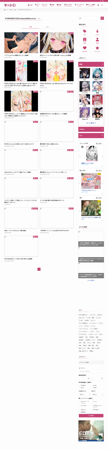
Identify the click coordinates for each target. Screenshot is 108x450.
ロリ (96, 334)
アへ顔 (80, 320)
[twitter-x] (101, 1)
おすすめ (99, 315)
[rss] (103, 1)
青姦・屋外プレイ (83, 351)
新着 (94, 342)
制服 (97, 337)
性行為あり (96, 409)
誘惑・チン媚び (95, 348)
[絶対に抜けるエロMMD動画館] (10, 5)
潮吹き (84, 345)
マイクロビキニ (83, 334)
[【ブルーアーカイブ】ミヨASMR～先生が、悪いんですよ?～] (91, 208)
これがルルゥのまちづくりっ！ (89, 190)
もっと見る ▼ (91, 123)
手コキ (89, 342)
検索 (92, 415)
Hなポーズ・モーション (85, 402)
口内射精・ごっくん (90, 340)
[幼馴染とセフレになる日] (91, 154)
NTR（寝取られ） (83, 315)
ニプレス (100, 323)
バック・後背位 (93, 328)
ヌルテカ (86, 326)
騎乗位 (91, 351)
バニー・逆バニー (83, 331)
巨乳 (80, 342)
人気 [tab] (47, 26)
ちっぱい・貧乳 (90, 317)
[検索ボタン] (102, 5)
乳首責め (92, 337)
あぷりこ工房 (84, 192)
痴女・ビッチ (82, 348)
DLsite (99, 143)
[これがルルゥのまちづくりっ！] (91, 181)
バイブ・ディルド (83, 328)
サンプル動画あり (83, 323)
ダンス (95, 401)
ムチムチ (91, 334)
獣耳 (97, 345)
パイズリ (92, 331)
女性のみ (83, 409)
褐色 (89, 348)
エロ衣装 (86, 320)
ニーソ (80, 326)
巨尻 (84, 342)
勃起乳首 (81, 340)
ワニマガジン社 (84, 164)
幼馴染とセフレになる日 (87, 163)
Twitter (95, 387)
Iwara (82, 387)
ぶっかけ (98, 317)
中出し (101, 334)
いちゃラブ (92, 315)
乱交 (86, 337)
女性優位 (99, 340)
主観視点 (81, 337)
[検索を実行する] (102, 18)
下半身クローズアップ (97, 406)
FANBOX (83, 385)
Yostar (82, 219)
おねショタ (81, 317)
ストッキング (93, 323)
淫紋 (80, 345)
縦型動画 (83, 412)
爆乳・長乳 (91, 345)
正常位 (98, 342)
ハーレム (93, 326)
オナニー (93, 320)
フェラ (97, 331)
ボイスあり (84, 405)
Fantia (95, 385)
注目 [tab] (30, 26)
